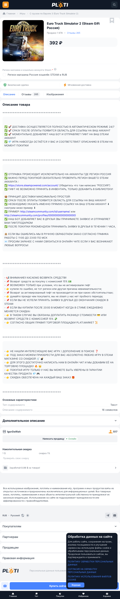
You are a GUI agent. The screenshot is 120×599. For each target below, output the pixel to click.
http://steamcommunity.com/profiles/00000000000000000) (40, 215)
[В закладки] (112, 21)
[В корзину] (5, 586)
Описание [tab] (9, 94)
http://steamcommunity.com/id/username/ (45, 211)
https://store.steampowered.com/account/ (33, 185)
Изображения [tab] (55, 94)
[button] (13, 595)
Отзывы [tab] (30, 94)
